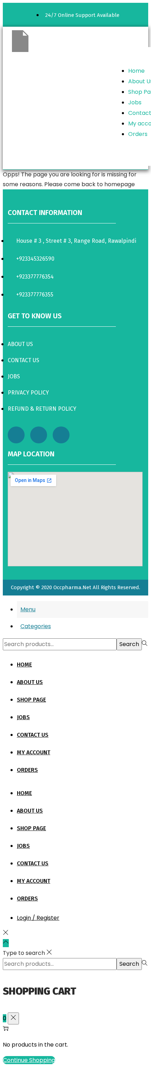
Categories (35, 626)
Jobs (135, 102)
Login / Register (38, 918)
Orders (137, 134)
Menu (27, 609)
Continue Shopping (29, 1060)
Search (129, 644)
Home (136, 71)
